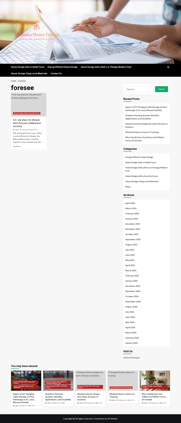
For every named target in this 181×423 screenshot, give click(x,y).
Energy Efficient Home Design (63, 67)
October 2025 (131, 234)
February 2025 (132, 275)
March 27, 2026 (59, 403)
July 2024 (129, 312)
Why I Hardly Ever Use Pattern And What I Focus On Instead (144, 139)
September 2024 (133, 301)
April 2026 (130, 203)
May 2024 (129, 322)
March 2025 (130, 270)
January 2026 (131, 218)
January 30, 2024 (28, 130)
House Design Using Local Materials (29, 73)
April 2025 (130, 265)
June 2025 (130, 255)
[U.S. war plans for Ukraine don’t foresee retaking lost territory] (28, 104)
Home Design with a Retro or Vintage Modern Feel (106, 67)
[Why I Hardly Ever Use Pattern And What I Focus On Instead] (155, 381)
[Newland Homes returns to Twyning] (123, 381)
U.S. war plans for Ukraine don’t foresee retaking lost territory (27, 123)
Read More (17, 146)
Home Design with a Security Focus (27, 113)
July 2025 (129, 250)
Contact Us (56, 73)
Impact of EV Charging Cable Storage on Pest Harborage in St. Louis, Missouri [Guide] (146, 108)
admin (17, 130)
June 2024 (130, 317)
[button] (168, 67)
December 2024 (132, 286)
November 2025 (132, 229)
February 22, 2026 (92, 403)
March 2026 (130, 208)
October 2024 (131, 296)
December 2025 (132, 224)
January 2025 (131, 281)
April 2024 (130, 327)
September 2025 (133, 239)
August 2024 (131, 307)
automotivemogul (131, 357)
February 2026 (132, 213)
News (128, 186)
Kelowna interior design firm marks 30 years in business (146, 125)
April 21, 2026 (26, 406)
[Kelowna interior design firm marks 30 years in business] (90, 381)
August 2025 (131, 244)
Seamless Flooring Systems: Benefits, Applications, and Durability (142, 117)
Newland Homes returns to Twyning (142, 132)
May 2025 (129, 260)
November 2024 (132, 291)
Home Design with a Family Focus (27, 67)
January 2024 (131, 343)
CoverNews (99, 418)
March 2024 (130, 332)
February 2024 (132, 338)
